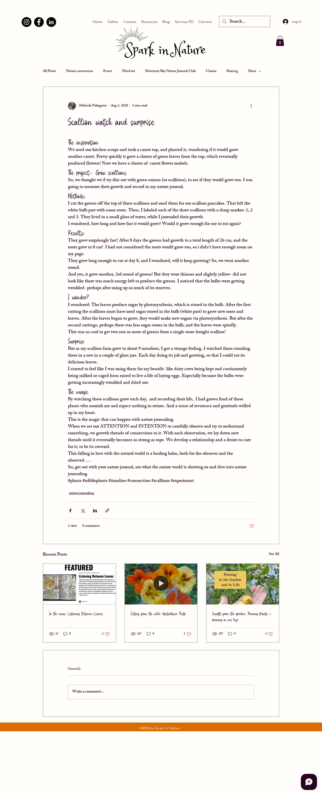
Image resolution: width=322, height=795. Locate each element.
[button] (280, 41)
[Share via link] (107, 510)
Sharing (232, 71)
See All (274, 554)
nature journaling (81, 493)
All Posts (49, 71)
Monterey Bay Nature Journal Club (170, 71)
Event (107, 71)
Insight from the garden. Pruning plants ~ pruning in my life (241, 616)
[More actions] (251, 106)
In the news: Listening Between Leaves (76, 613)
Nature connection (79, 71)
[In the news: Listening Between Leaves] (79, 584)
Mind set (128, 71)
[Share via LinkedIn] (95, 510)
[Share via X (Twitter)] (82, 510)
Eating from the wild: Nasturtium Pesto (158, 613)
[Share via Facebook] (70, 510)
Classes (211, 71)
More (252, 71)
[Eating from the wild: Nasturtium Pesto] (161, 584)
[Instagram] (26, 22)
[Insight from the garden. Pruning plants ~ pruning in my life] (242, 584)
